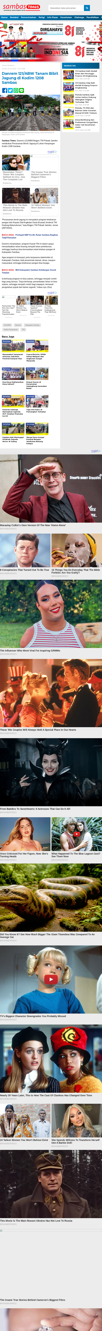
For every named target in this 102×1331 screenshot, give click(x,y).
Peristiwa (10, 65)
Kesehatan (66, 17)
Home (4, 17)
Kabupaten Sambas (32, 325)
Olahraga (79, 17)
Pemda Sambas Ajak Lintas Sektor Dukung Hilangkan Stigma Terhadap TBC (85, 98)
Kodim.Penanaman (11, 330)
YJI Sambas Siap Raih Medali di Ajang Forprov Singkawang (86, 85)
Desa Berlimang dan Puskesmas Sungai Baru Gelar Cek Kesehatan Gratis (86, 123)
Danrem (18, 325)
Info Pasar (52, 17)
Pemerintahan (28, 17)
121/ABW (7, 325)
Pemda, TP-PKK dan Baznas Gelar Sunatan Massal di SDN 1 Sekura (86, 110)
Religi (42, 17)
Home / (4, 65)
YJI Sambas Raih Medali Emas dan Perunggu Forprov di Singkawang (86, 73)
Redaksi (14, 17)
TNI (23, 330)
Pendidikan (93, 17)
